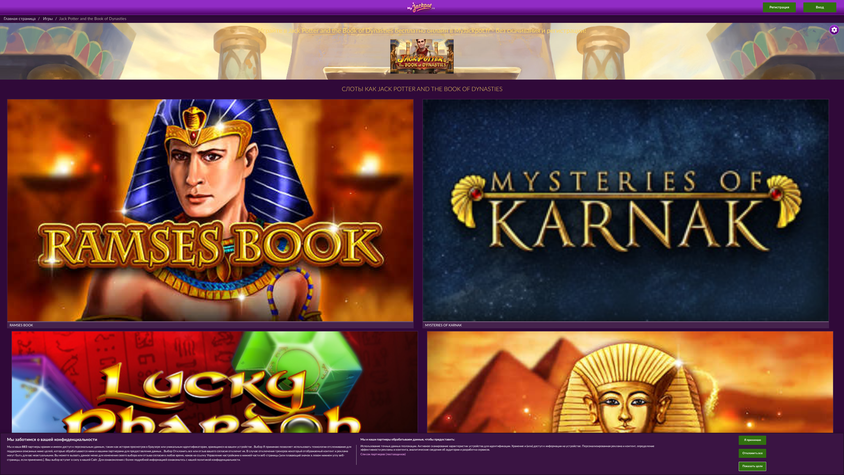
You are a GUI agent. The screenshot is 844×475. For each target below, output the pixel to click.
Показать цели (752, 466)
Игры (48, 19)
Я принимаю (752, 440)
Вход (820, 7)
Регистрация (779, 7)
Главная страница (20, 19)
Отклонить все (752, 453)
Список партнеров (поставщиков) (383, 454)
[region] (422, 454)
